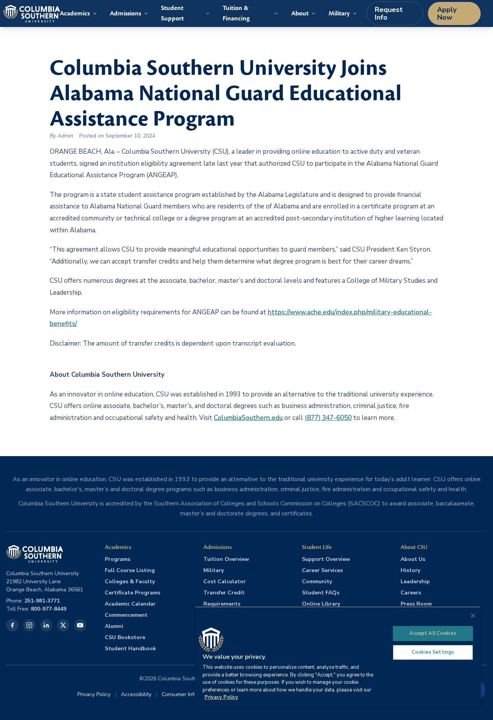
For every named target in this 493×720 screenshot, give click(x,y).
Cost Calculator (224, 581)
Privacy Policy (94, 694)
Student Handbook (130, 648)
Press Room (416, 604)
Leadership (415, 581)
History (410, 570)
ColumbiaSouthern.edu (248, 417)
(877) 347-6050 (328, 417)
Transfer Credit (224, 592)
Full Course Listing (130, 570)
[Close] (473, 615)
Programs (117, 559)
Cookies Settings (433, 652)
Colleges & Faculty (130, 581)
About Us (413, 559)
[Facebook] (12, 625)
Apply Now (446, 13)
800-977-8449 (48, 609)
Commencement (126, 615)
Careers (411, 592)
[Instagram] (29, 625)
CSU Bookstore (125, 637)
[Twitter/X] (63, 625)
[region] (338, 657)
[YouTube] (80, 625)
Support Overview (326, 559)
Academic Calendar (130, 604)
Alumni (114, 626)
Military (213, 570)
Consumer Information (189, 694)
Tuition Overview (226, 559)
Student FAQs (320, 592)
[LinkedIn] (46, 625)
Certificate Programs (132, 592)
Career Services (322, 570)
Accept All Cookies (432, 633)
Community (317, 581)
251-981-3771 (42, 600)
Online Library (321, 604)
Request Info (389, 13)
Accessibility (136, 694)
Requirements (221, 604)
